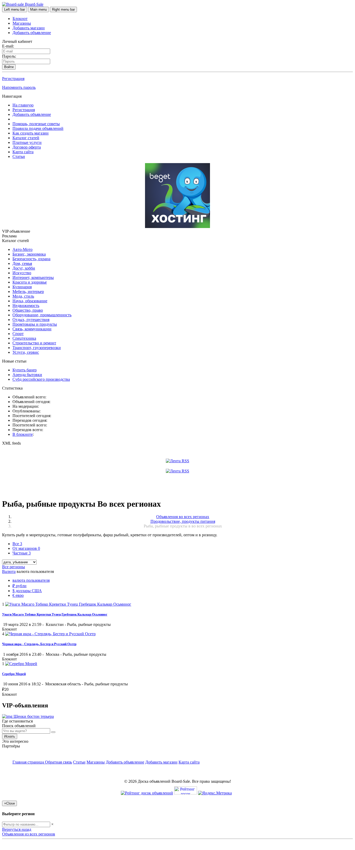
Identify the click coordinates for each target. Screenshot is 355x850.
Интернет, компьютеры (33, 277)
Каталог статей (25, 138)
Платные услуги (27, 142)
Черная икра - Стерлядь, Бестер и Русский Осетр (39, 644)
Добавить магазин (28, 28)
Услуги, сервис (25, 352)
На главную (23, 105)
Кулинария (22, 287)
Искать (9, 736)
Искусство (21, 273)
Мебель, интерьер (28, 291)
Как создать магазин (30, 133)
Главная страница (28, 762)
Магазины (22, 23)
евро (18, 595)
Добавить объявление (31, 32)
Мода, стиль (23, 296)
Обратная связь (58, 762)
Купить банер (24, 370)
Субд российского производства (41, 379)
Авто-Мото (22, 249)
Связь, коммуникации (31, 329)
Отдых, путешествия (30, 319)
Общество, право (27, 310)
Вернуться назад (16, 829)
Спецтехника (24, 338)
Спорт (18, 333)
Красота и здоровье (29, 282)
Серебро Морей (14, 674)
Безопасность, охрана (31, 259)
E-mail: (8, 46)
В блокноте (22, 434)
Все (17, 543)
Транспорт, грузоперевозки (36, 347)
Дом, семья (22, 263)
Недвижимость (25, 305)
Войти (9, 67)
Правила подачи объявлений (37, 128)
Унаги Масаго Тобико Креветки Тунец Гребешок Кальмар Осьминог (54, 614)
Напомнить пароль (19, 87)
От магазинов (26, 548)
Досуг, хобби (23, 268)
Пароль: (9, 56)
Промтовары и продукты (34, 324)
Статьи (18, 156)
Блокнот (20, 18)
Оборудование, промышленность (41, 315)
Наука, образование (29, 301)
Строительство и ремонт (34, 343)
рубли (19, 586)
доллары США (27, 590)
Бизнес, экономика (29, 254)
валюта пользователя (31, 580)
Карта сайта (23, 152)
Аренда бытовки (27, 374)
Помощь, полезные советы (36, 124)
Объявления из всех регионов (28, 834)
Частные (21, 553)
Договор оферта (26, 147)
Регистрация (13, 78)
